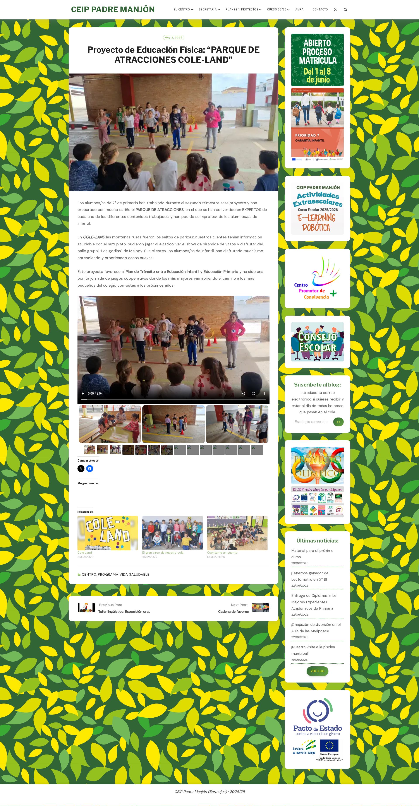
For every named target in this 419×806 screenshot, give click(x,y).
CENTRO (89, 574)
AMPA (299, 9)
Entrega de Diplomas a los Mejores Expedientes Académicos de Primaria (314, 602)
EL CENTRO (182, 9)
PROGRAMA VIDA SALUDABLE (124, 574)
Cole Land (84, 552)
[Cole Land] (107, 533)
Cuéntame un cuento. (222, 552)
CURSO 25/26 (277, 9)
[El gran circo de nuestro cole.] (172, 533)
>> (338, 421)
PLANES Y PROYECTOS (242, 9)
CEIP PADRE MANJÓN (113, 9)
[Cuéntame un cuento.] (237, 533)
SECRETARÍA (208, 9)
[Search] (345, 9)
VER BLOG (317, 671)
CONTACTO (320, 9)
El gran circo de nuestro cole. (163, 552)
